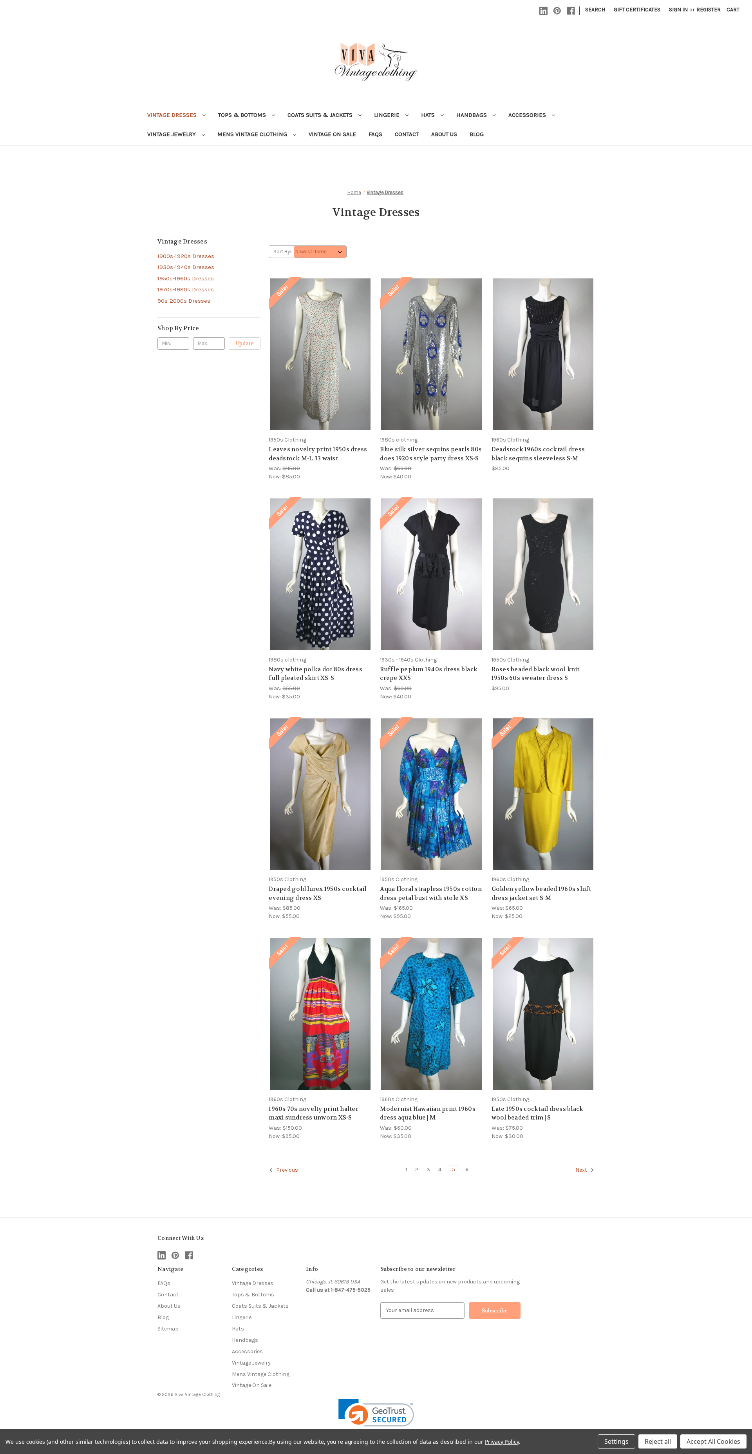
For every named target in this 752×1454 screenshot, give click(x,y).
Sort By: (282, 251)
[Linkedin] (543, 11)
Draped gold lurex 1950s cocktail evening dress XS (317, 893)
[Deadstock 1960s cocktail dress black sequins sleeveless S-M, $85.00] (543, 354)
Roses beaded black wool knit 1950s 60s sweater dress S (536, 673)
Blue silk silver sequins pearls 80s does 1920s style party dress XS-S (431, 453)
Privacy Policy (502, 1441)
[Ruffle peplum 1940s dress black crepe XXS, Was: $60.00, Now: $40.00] (431, 574)
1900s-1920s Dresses (185, 256)
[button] (376, 1418)
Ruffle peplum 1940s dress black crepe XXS (428, 673)
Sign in (678, 9)
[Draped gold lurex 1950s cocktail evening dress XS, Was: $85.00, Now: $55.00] (320, 794)
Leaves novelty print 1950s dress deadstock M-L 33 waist (318, 453)
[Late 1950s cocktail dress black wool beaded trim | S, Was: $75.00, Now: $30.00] (543, 1014)
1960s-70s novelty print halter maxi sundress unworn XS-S (313, 1113)
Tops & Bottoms (243, 114)
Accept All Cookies (713, 1441)
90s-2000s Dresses (183, 300)
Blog (477, 134)
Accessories (528, 114)
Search (595, 9)
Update (245, 343)
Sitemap (168, 1328)
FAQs (375, 134)
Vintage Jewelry (172, 134)
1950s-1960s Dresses (185, 278)
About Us (444, 134)
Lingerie (387, 114)
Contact (407, 134)
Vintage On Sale (332, 134)
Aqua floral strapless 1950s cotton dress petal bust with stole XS (431, 893)
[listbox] (320, 252)
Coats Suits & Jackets (320, 114)
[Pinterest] (557, 11)
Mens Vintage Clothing (253, 134)
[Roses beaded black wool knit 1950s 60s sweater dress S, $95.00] (543, 574)
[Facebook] (571, 11)
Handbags (472, 114)
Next (581, 1170)
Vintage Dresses (172, 114)
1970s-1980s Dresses (185, 289)
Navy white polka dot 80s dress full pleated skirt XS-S (315, 673)
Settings (616, 1441)
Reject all (658, 1441)
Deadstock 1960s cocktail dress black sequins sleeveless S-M (538, 453)
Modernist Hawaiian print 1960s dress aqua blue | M (427, 1113)
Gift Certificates (637, 9)
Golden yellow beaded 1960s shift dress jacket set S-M (541, 893)
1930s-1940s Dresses (185, 267)
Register (708, 9)
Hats (428, 114)
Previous (286, 1170)
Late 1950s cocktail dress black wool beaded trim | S (538, 1113)
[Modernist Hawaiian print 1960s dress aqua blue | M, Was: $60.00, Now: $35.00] (431, 1014)
